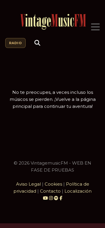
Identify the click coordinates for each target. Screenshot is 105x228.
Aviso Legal (28, 184)
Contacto (50, 191)
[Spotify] (56, 198)
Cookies (53, 184)
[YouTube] (45, 198)
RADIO (15, 43)
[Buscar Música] (37, 43)
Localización (78, 191)
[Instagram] (51, 198)
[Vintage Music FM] (52, 22)
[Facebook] (61, 198)
